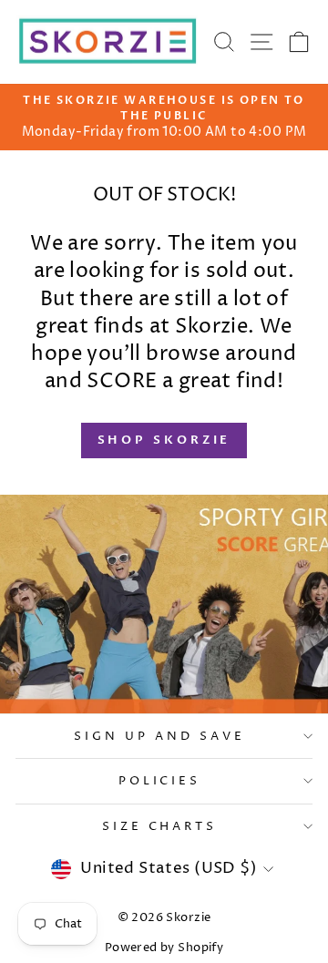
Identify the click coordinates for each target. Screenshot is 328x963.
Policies (159, 781)
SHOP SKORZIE (164, 440)
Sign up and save (159, 736)
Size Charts (160, 826)
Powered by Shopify (164, 948)
